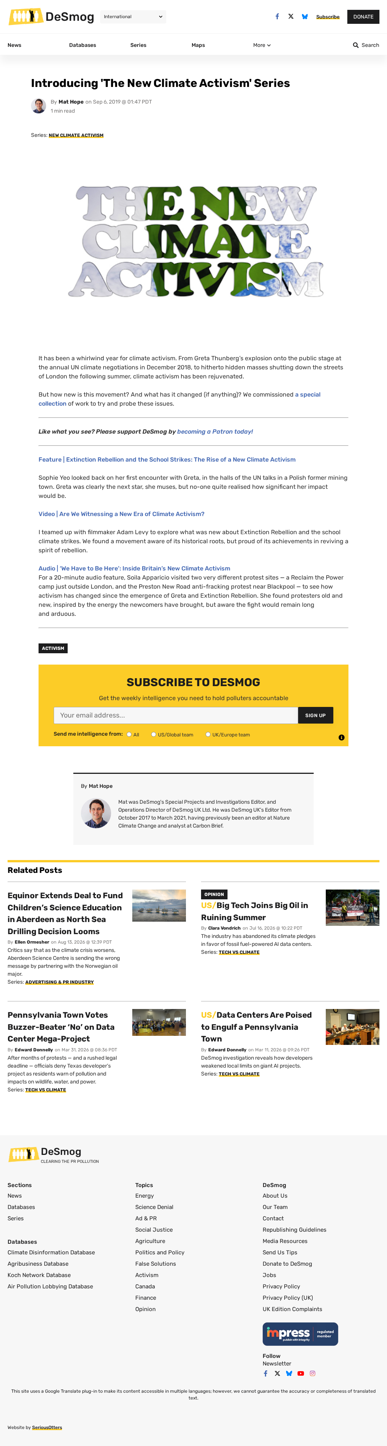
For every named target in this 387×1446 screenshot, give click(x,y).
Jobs (269, 1275)
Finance (145, 1297)
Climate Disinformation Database (51, 1252)
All (136, 734)
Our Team (275, 1207)
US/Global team (176, 734)
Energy (144, 1195)
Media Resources (285, 1241)
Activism (53, 648)
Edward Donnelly (34, 1049)
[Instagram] (313, 1373)
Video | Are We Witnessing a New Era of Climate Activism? (121, 514)
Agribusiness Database (38, 1263)
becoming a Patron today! (215, 431)
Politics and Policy (159, 1252)
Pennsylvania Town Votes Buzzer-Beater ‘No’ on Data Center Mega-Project (61, 1026)
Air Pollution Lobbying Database (50, 1286)
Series (16, 1218)
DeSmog (69, 16)
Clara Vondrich (224, 928)
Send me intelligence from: (88, 734)
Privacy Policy (281, 1286)
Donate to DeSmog (287, 1263)
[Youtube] (301, 1373)
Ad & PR (146, 1218)
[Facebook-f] (277, 16)
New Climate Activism (76, 135)
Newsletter (277, 1363)
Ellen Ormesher (32, 942)
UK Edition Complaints (292, 1309)
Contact (273, 1218)
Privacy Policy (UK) (288, 1297)
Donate (363, 17)
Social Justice (154, 1229)
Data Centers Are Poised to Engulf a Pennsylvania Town (256, 1026)
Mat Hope (71, 102)
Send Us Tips (280, 1252)
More (259, 45)
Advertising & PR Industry (59, 982)
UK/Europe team (231, 734)
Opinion (145, 1309)
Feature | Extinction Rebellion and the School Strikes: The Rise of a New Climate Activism (167, 459)
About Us (275, 1195)
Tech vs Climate (239, 952)
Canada (145, 1286)
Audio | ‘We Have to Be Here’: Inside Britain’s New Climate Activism (134, 568)
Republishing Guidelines (295, 1229)
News (15, 1195)
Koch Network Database (39, 1275)
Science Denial (154, 1207)
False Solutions (155, 1263)
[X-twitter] (291, 16)
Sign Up (315, 715)
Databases (21, 1207)
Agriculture (150, 1241)
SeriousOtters (47, 1427)
